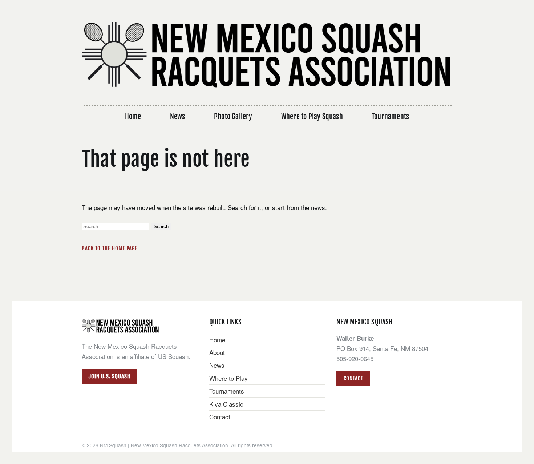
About (217, 352)
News (177, 116)
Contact (219, 416)
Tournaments (390, 116)
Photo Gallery (233, 116)
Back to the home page (110, 248)
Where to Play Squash (312, 116)
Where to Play (228, 378)
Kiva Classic (226, 403)
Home (133, 116)
